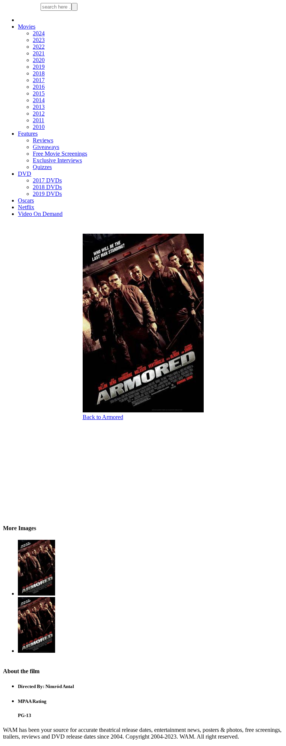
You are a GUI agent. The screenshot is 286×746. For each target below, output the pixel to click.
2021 (39, 53)
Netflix (26, 207)
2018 (39, 73)
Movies (26, 26)
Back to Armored (103, 417)
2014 (39, 100)
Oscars (26, 200)
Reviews (43, 140)
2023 (39, 40)
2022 (39, 46)
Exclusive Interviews (57, 160)
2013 (39, 107)
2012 (39, 113)
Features (28, 133)
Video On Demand (40, 214)
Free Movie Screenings (60, 153)
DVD (24, 174)
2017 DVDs (47, 180)
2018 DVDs (47, 187)
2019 (39, 67)
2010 (39, 127)
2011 (38, 120)
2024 (39, 33)
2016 (39, 87)
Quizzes (42, 167)
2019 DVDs (47, 194)
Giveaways (46, 147)
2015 (39, 93)
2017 (39, 80)
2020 (39, 60)
